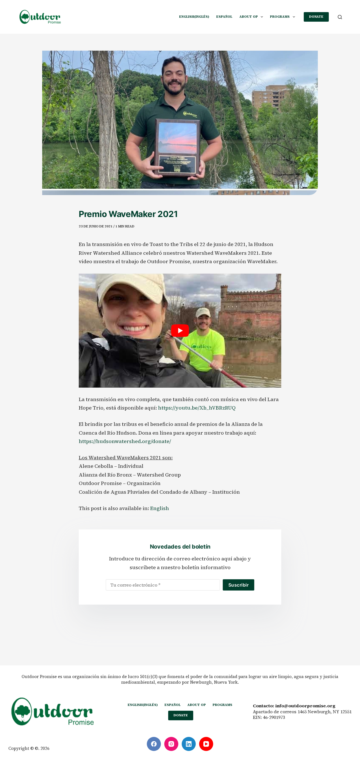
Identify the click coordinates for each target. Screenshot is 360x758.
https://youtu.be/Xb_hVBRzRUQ (197, 407)
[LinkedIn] (189, 744)
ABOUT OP (248, 16)
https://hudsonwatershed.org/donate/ (125, 441)
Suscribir (238, 585)
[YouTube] (206, 744)
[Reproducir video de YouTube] (180, 331)
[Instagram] (171, 744)
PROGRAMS (280, 16)
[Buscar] (340, 17)
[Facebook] (154, 744)
